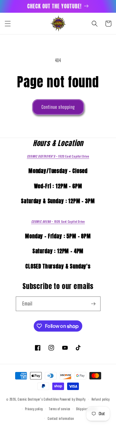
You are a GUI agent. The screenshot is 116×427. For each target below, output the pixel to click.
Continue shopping (58, 107)
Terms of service (59, 409)
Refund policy (101, 399)
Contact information (61, 418)
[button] (8, 23)
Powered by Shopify (73, 399)
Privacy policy (34, 409)
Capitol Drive (58, 156)
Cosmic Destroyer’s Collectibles (39, 399)
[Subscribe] (93, 303)
